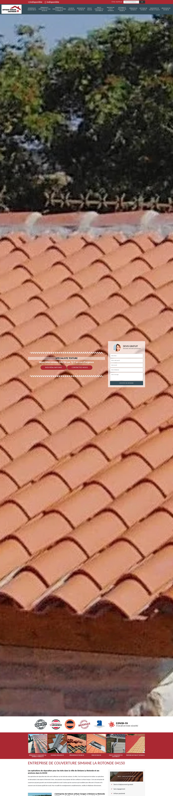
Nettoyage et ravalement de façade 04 (122, 9)
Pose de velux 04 (89, 9)
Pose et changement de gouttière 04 (99, 9)
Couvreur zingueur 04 (71, 9)
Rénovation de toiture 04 (81, 9)
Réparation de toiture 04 (133, 9)
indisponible (36, 2)
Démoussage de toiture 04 (166, 9)
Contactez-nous (80, 368)
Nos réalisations (53, 368)
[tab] (86, 398)
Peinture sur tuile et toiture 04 (110, 9)
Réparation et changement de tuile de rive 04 (44, 9)
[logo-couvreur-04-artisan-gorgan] (12, 9)
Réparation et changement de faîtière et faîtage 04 (59, 9)
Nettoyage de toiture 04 (143, 9)
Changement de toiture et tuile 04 (154, 9)
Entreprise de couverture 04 (32, 9)
